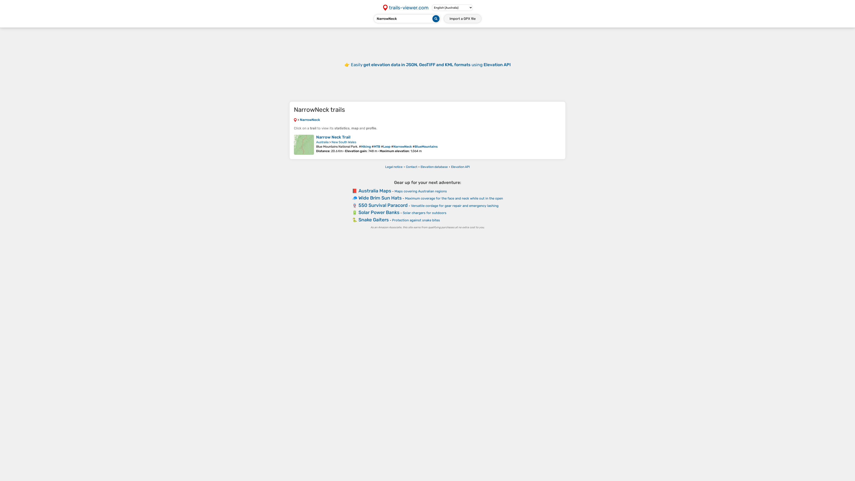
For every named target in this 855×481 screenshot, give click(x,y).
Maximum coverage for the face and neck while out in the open (454, 198)
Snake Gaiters (373, 219)
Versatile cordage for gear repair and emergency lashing (455, 206)
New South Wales (344, 142)
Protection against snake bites (416, 220)
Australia (322, 142)
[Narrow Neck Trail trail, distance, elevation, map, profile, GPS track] (304, 145)
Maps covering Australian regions (421, 191)
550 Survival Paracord (383, 205)
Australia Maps (374, 191)
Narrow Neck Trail (333, 137)
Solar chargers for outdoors (424, 213)
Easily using (431, 64)
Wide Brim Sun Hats (380, 198)
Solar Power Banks (378, 212)
